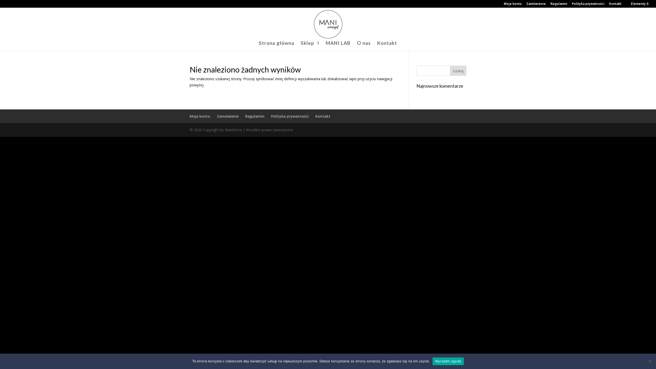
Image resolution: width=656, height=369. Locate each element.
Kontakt (615, 4)
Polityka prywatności (588, 4)
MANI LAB (338, 43)
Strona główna (276, 43)
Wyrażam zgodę (448, 361)
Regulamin (558, 4)
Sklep (307, 43)
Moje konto (513, 4)
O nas (364, 43)
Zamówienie (536, 4)
